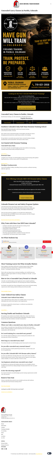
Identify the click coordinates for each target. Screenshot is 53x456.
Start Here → (4, 173)
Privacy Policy (4, 443)
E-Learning (3, 430)
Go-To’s (3, 438)
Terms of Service (5, 445)
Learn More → (4, 153)
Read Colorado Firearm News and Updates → (11, 219)
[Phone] (4, 449)
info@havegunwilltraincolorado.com (8, 418)
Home (2, 423)
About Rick (3, 425)
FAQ (2, 434)
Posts (2, 432)
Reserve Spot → (4, 163)
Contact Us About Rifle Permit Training (26, 108)
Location (3, 436)
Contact (3, 427)
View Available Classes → (6, 291)
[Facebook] (2, 449)
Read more (9, 256)
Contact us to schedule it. (6, 392)
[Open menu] (51, 4)
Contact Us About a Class (26, 197)
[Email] (6, 449)
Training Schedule (5, 429)
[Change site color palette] (49, 453)
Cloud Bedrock (39, 453)
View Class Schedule (5, 386)
